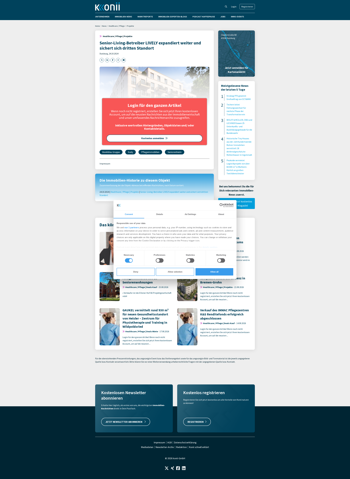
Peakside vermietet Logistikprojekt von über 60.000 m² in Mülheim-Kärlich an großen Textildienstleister (238, 167)
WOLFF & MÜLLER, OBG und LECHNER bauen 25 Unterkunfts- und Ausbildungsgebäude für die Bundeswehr (239, 126)
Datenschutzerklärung (185, 442)
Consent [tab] (129, 214)
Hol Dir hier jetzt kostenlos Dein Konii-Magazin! (236, 203)
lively (130, 152)
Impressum (105, 163)
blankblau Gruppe (111, 152)
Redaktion (181, 447)
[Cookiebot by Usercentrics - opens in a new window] (222, 205)
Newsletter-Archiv (164, 447)
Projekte (130, 26)
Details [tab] (159, 214)
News (104, 26)
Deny (135, 272)
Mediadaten (147, 447)
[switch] (160, 260)
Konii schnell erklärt (199, 447)
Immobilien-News (123, 16)
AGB (169, 442)
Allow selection (175, 272)
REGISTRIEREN (196, 421)
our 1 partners (131, 227)
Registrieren (247, 6)
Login (233, 6)
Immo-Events (237, 16)
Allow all (214, 272)
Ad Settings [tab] (190, 214)
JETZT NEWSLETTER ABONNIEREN (124, 421)
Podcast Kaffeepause (203, 16)
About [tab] (221, 214)
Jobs (222, 16)
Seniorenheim (175, 152)
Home (97, 26)
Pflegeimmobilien (150, 152)
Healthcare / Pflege (117, 26)
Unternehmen (102, 16)
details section (209, 247)
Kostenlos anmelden (152, 138)
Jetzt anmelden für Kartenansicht (236, 70)
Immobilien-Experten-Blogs (172, 16)
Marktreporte (145, 16)
